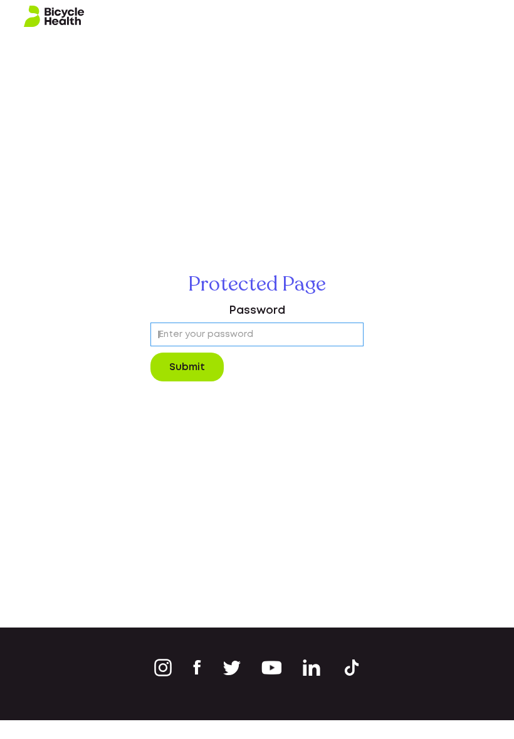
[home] (54, 17)
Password (257, 311)
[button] (490, 16)
